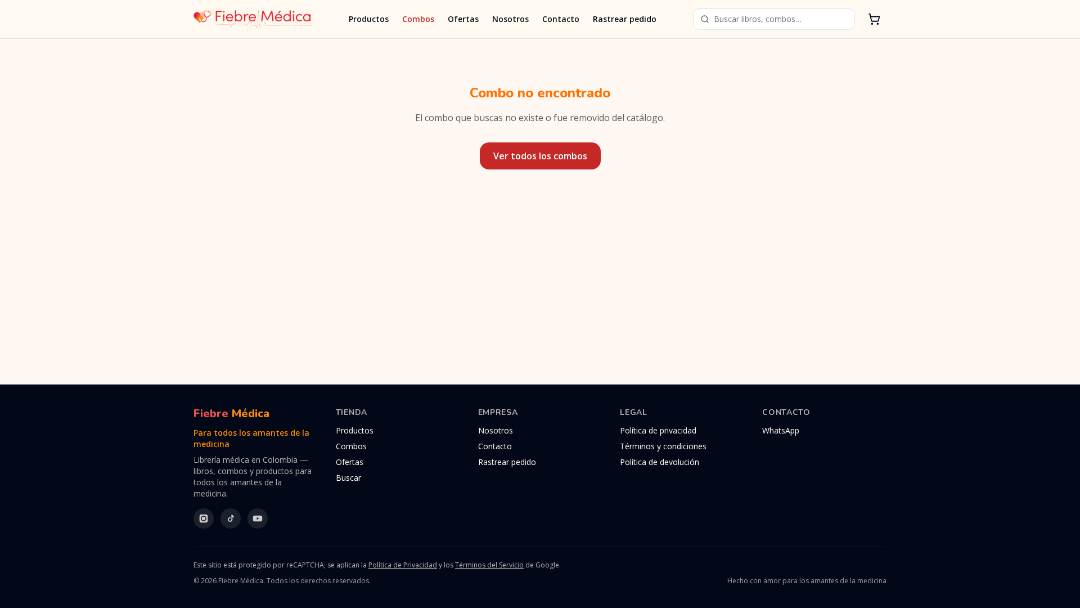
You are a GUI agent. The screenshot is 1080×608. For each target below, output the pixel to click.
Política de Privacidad (402, 565)
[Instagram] (204, 518)
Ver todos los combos (540, 156)
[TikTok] (230, 518)
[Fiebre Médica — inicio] (253, 19)
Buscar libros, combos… (758, 19)
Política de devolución (659, 462)
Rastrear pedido (624, 19)
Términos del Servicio (489, 565)
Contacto (560, 19)
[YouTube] (258, 518)
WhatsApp (780, 430)
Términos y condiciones (663, 446)
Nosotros (510, 19)
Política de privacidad (658, 430)
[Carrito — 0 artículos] (874, 19)
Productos (369, 19)
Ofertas (463, 19)
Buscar (348, 477)
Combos (418, 19)
